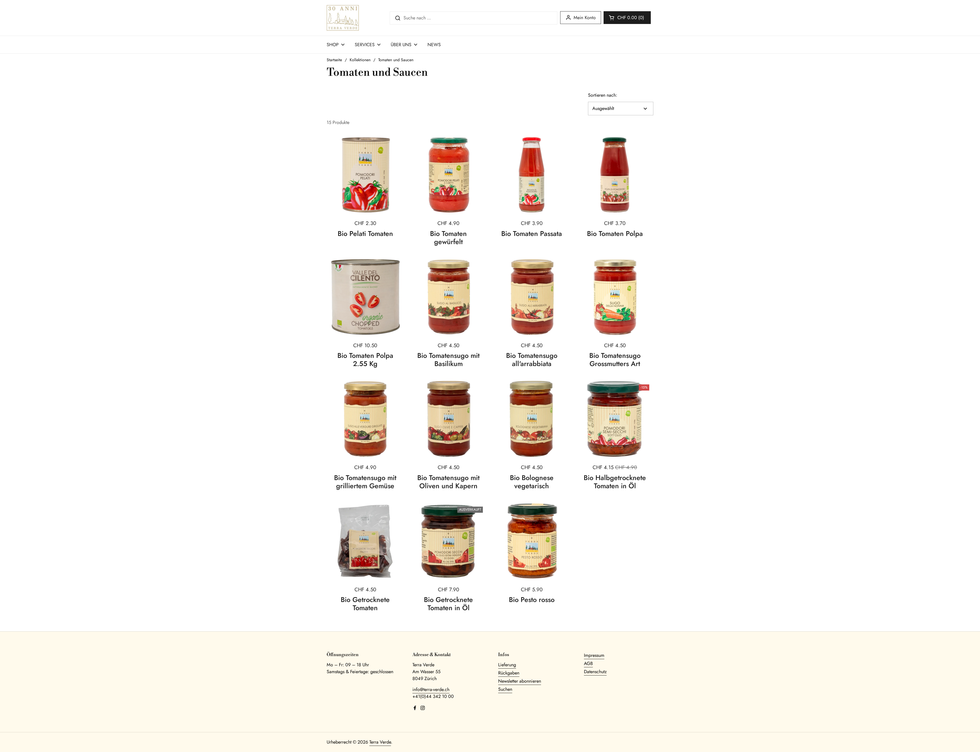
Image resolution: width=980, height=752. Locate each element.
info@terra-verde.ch (430, 689)
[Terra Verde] (343, 18)
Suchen (505, 689)
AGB (588, 663)
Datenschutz (595, 671)
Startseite (334, 60)
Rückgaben (508, 673)
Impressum (594, 655)
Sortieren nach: (602, 95)
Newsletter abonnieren (519, 681)
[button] (627, 17)
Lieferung (507, 664)
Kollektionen (360, 60)
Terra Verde (380, 742)
